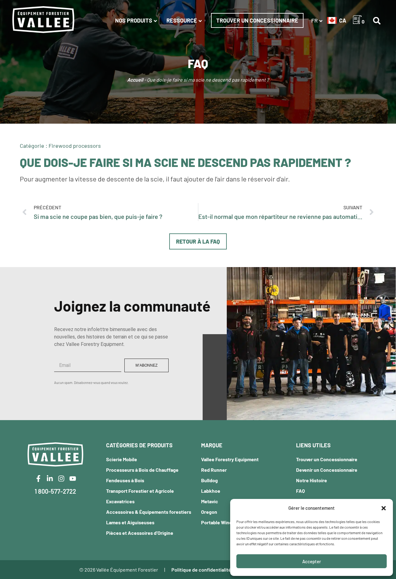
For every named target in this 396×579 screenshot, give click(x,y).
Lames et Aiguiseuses (130, 522)
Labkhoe (210, 491)
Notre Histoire (311, 480)
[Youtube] (72, 478)
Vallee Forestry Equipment (230, 459)
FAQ (300, 491)
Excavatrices (120, 501)
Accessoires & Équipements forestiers (148, 512)
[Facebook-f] (38, 478)
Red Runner (214, 470)
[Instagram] (61, 478)
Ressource (181, 20)
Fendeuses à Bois (125, 480)
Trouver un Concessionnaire (257, 20)
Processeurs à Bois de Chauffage (142, 470)
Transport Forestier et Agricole (140, 491)
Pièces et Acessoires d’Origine (139, 533)
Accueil (135, 80)
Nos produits (133, 20)
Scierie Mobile (121, 459)
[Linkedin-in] (49, 478)
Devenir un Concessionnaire (326, 470)
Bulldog (209, 480)
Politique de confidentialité (201, 570)
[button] (384, 508)
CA (342, 20)
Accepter (311, 561)
